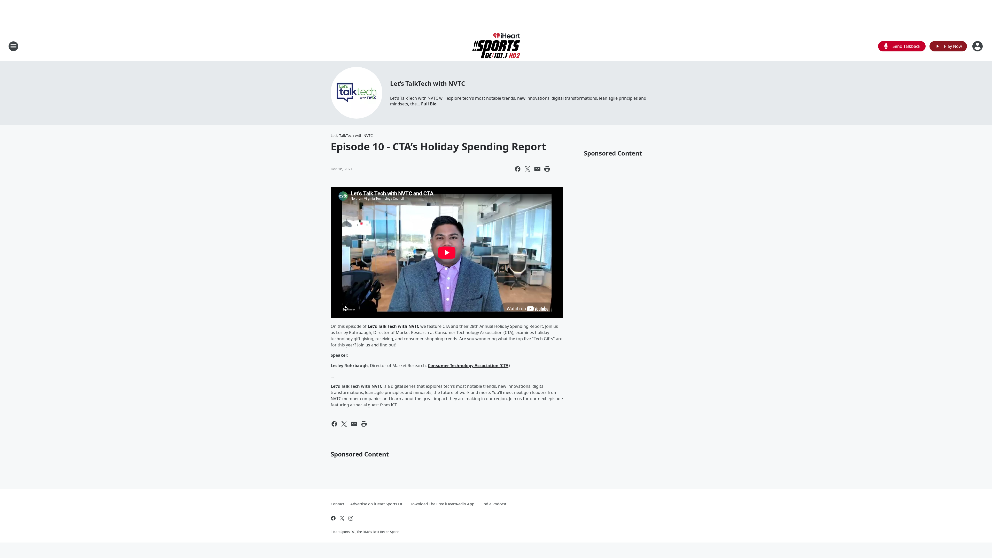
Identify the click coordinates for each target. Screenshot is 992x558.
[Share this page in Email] (537, 169)
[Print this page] (547, 169)
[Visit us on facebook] (333, 518)
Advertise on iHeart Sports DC (376, 503)
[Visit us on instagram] (351, 518)
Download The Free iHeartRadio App (441, 503)
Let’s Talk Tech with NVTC (393, 326)
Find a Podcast (493, 503)
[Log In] (978, 46)
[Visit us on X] (342, 518)
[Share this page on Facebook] (517, 169)
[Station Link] (496, 46)
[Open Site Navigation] (13, 46)
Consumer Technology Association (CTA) (469, 365)
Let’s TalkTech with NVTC (427, 83)
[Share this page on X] (527, 169)
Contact (337, 503)
